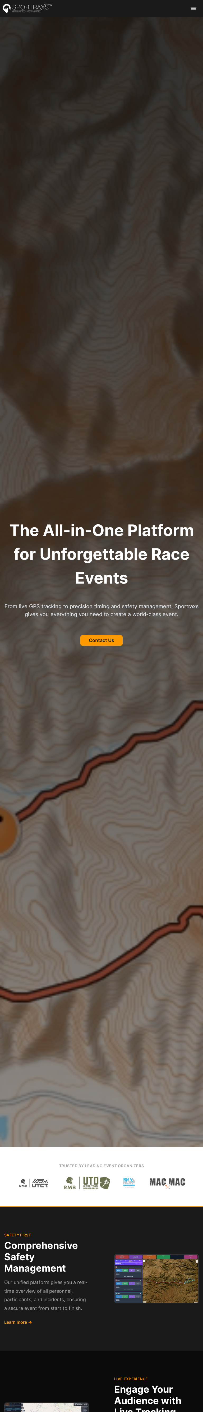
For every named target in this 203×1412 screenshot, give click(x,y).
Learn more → (18, 1322)
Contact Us (101, 640)
